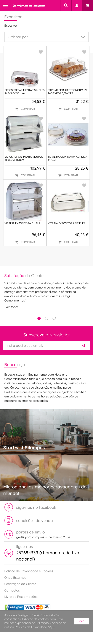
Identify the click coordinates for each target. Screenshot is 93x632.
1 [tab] (39, 318)
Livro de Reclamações (20, 597)
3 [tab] (54, 318)
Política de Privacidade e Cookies (28, 571)
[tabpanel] (46, 291)
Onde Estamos (15, 577)
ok (81, 621)
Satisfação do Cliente (20, 584)
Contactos (12, 590)
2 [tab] (46, 318)
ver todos (12, 307)
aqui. (51, 627)
